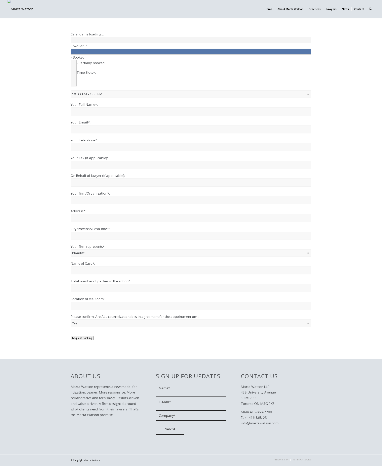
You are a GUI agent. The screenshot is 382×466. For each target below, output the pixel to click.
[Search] (370, 9)
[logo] (20, 9)
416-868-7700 (261, 412)
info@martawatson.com (260, 423)
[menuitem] (268, 9)
